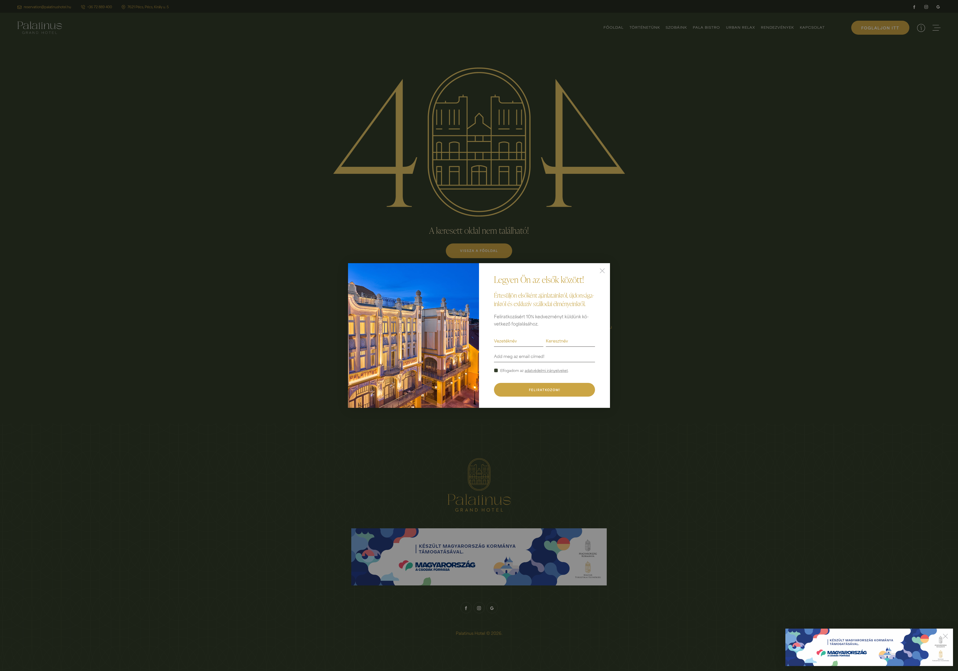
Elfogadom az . (534, 370)
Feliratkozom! (544, 389)
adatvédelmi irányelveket (546, 370)
